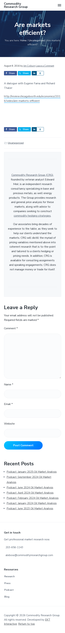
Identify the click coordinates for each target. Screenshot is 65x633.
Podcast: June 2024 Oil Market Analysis (30, 487)
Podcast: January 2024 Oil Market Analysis (32, 503)
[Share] (34, 73)
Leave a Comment (45, 65)
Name (8, 384)
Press (7, 583)
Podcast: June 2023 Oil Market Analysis (30, 508)
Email (8, 404)
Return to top (26, 624)
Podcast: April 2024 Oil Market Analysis (30, 493)
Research (9, 576)
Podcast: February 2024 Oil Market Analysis (33, 498)
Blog (6, 596)
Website (9, 424)
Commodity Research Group (16, 5)
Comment (11, 328)
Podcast (9, 590)
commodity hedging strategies (32, 216)
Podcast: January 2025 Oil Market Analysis (32, 472)
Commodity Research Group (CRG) (32, 175)
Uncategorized (16, 143)
